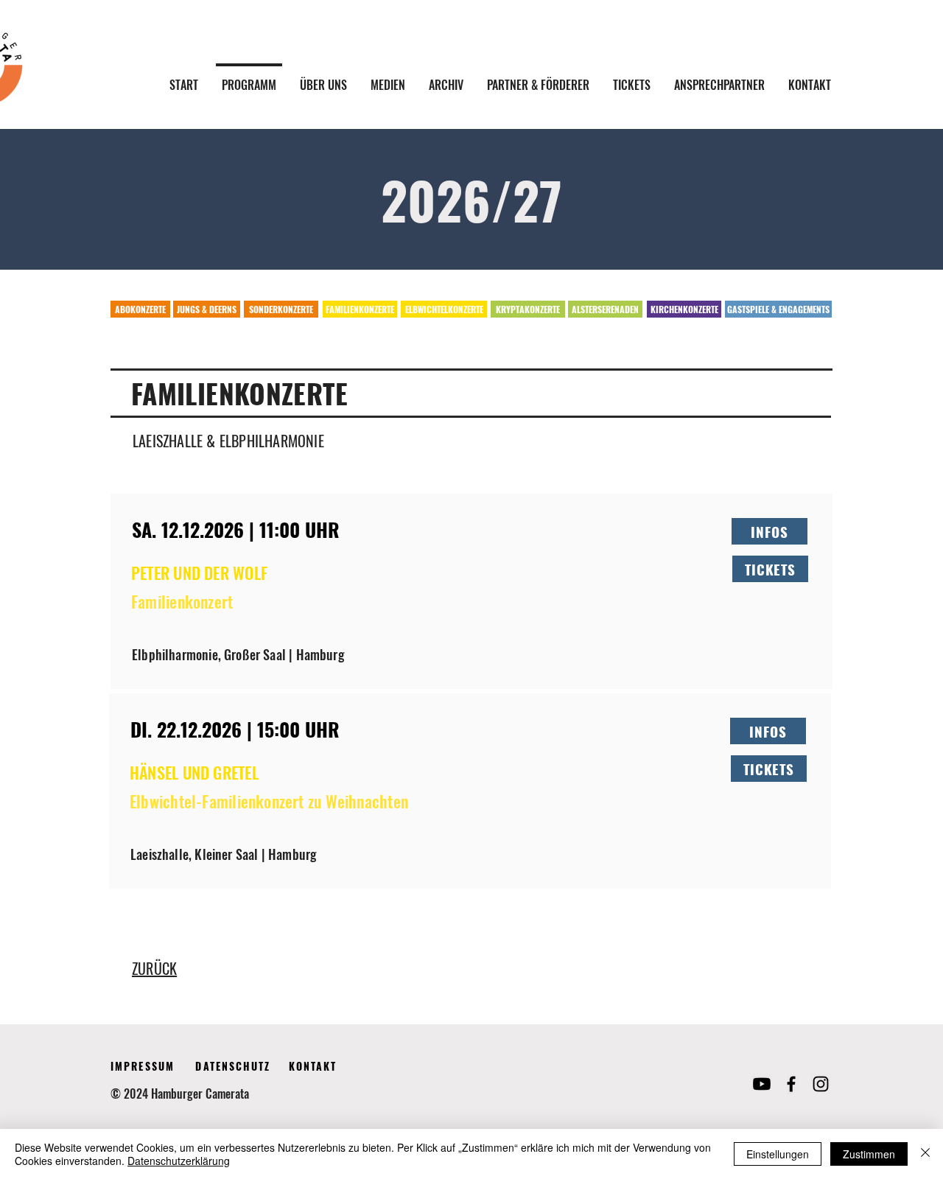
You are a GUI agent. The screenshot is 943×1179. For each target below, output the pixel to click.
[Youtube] (761, 1084)
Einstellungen (777, 1154)
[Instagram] (820, 1084)
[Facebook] (791, 1084)
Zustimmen (869, 1154)
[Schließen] (925, 1154)
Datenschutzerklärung (178, 1160)
